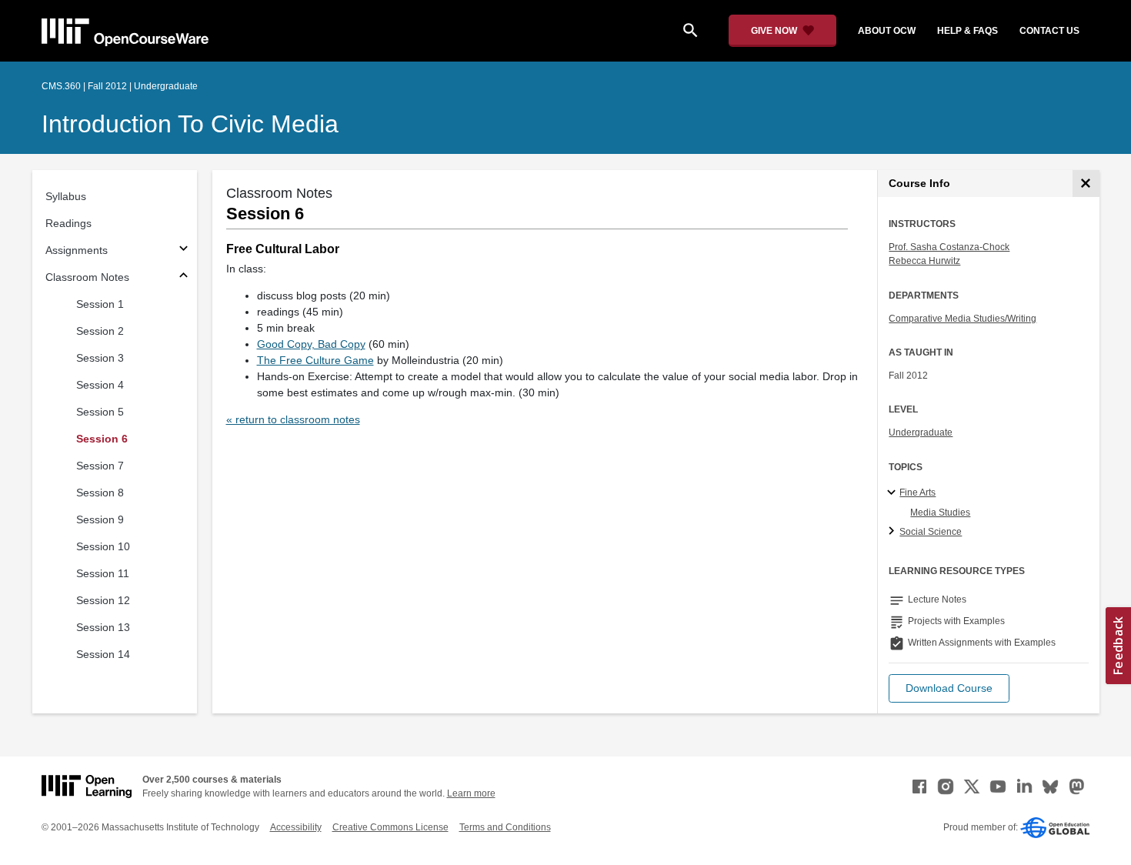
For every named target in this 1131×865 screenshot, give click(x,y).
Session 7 (100, 465)
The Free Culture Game (315, 360)
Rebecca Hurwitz (924, 260)
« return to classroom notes (293, 419)
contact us (1049, 30)
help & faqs (967, 30)
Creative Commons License (390, 827)
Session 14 (103, 654)
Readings (68, 223)
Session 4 (100, 385)
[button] (949, 688)
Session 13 (103, 627)
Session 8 (100, 492)
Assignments (76, 250)
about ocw (887, 30)
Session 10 (103, 546)
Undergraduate (921, 432)
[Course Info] (1086, 183)
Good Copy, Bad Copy (311, 344)
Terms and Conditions (505, 827)
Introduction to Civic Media (190, 124)
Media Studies (940, 512)
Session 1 (100, 304)
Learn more (471, 793)
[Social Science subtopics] (893, 532)
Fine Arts (917, 492)
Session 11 (102, 573)
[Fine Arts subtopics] (893, 493)
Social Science (930, 531)
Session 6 (102, 438)
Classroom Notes (87, 277)
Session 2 (100, 331)
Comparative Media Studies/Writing (962, 318)
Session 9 (100, 519)
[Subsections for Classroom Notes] (183, 277)
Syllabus (65, 196)
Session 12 (103, 600)
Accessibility (296, 827)
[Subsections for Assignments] (183, 250)
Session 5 (100, 412)
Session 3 (100, 358)
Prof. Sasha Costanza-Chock (949, 247)
